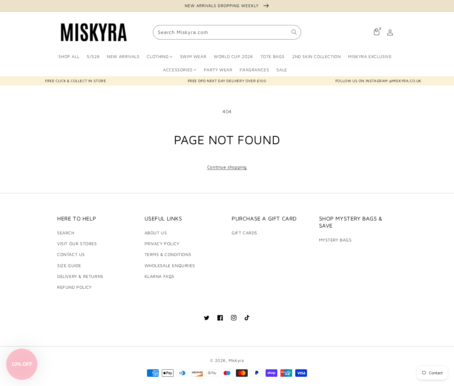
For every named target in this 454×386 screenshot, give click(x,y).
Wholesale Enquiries (170, 265)
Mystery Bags (335, 239)
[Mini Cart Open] (376, 32)
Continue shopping (227, 167)
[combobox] (227, 33)
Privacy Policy (162, 243)
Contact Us (71, 254)
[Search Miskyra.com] (294, 32)
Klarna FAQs (160, 276)
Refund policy (74, 287)
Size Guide (69, 265)
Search (65, 232)
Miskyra (236, 360)
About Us (156, 232)
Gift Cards (244, 232)
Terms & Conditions (168, 254)
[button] (21, 364)
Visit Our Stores (77, 243)
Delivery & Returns (80, 276)
